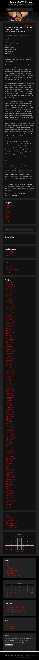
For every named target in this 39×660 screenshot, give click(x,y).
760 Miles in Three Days (19, 606)
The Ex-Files (11, 525)
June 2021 (9, 298)
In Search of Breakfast (19, 607)
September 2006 (10, 458)
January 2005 (9, 493)
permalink (14, 195)
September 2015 (10, 325)
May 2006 (8, 465)
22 (15, 546)
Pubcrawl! (8, 218)
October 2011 (9, 360)
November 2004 (10, 497)
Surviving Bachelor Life (12, 522)
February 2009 (10, 407)
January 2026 (9, 284)
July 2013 (8, 344)
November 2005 (10, 476)
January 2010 (9, 388)
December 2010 (10, 370)
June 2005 (9, 485)
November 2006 (10, 455)
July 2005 (8, 483)
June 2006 (9, 464)
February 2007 (10, 450)
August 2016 (9, 318)
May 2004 (8, 507)
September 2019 (10, 307)
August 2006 (9, 460)
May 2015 (8, 328)
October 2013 (9, 341)
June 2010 (9, 379)
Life (18, 194)
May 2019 (8, 309)
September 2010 (10, 374)
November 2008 (10, 413)
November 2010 (10, 372)
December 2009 (10, 390)
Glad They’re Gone (15, 575)
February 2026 (10, 283)
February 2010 (10, 386)
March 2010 (9, 384)
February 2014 (10, 339)
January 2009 (9, 409)
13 (7, 544)
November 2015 (10, 323)
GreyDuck (8, 606)
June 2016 (9, 320)
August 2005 (9, 481)
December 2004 (10, 495)
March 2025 (9, 288)
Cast (7, 515)
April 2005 (8, 488)
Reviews (8, 219)
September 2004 (10, 500)
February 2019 (10, 313)
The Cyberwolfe (21, 31)
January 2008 (9, 430)
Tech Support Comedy (12, 269)
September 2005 (10, 479)
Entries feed (9, 625)
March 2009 (9, 406)
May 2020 (8, 304)
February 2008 (10, 428)
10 (23, 542)
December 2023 (10, 291)
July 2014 (8, 334)
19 (32, 544)
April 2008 (8, 425)
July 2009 (8, 399)
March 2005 (9, 490)
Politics (8, 214)
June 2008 (9, 421)
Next (33, 25)
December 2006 (10, 453)
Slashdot (8, 267)
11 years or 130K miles (19, 609)
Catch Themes (25, 657)
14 (11, 544)
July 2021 (8, 297)
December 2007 (10, 432)
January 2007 (9, 451)
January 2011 (9, 369)
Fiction (8, 516)
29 (15, 549)
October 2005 (9, 478)
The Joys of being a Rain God (21, 613)
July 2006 (8, 462)
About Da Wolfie (10, 252)
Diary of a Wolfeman (21, 2)
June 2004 (9, 506)
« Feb (17, 551)
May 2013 (8, 348)
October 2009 (9, 393)
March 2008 (9, 427)
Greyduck (8, 240)
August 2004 (9, 502)
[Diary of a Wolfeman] (19, 16)
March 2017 (9, 314)
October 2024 (9, 290)
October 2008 (9, 414)
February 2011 (10, 367)
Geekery (8, 205)
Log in (7, 623)
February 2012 (10, 356)
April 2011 (8, 363)
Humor (8, 207)
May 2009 (8, 402)
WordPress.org (10, 628)
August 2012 (9, 353)
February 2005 (10, 492)
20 (7, 546)
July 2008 (8, 420)
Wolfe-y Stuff (9, 523)
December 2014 (10, 332)
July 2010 (8, 377)
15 (15, 544)
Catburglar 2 (11, 520)
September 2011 (10, 362)
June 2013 (9, 346)
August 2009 (9, 397)
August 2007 (9, 439)
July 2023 (8, 293)
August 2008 (9, 418)
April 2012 (8, 355)
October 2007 (9, 435)
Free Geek (9, 265)
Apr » (21, 551)
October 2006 (9, 457)
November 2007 (10, 434)
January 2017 (9, 316)
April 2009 (8, 404)
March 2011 (9, 365)
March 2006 (9, 469)
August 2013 (9, 342)
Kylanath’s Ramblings (12, 241)
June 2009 (9, 400)
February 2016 (10, 321)
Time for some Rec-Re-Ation (20, 611)
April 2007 (8, 446)
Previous (27, 25)
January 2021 (9, 300)
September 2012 (10, 351)
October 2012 (9, 349)
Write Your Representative (13, 272)
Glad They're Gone (15, 527)
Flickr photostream (11, 253)
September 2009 (10, 395)
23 (19, 546)
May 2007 (8, 444)
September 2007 (10, 437)
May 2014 (8, 335)
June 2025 (9, 286)
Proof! (7, 216)
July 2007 (8, 441)
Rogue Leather (10, 255)
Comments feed (10, 626)
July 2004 (8, 504)
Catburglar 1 (11, 518)
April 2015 (8, 330)
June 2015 (9, 327)
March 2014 (9, 337)
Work (7, 221)
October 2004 (9, 499)
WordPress (9, 271)
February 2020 (10, 305)
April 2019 (8, 311)
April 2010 (8, 383)
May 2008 (8, 423)
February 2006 (10, 471)
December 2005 (10, 474)
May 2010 (8, 381)
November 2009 (10, 392)
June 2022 (9, 295)
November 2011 (10, 358)
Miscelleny (9, 212)
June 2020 (9, 302)
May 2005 (8, 486)
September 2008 (10, 416)
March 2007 (9, 448)
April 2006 (8, 467)
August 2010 (9, 376)
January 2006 (9, 472)
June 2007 (9, 442)
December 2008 (10, 411)
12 (32, 542)
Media (7, 211)
